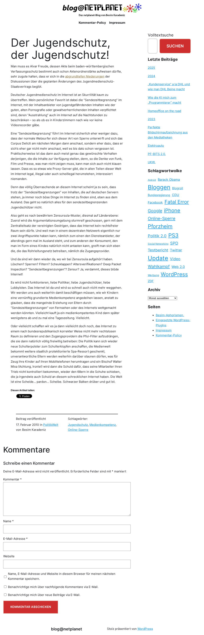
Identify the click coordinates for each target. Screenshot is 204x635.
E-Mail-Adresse (15, 539)
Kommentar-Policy (169, 335)
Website (9, 556)
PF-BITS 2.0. (157, 154)
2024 (151, 76)
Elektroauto (156, 145)
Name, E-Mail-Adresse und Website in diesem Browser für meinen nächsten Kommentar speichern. (61, 576)
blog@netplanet (66, 628)
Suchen (175, 45)
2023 (151, 119)
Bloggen (159, 187)
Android (152, 180)
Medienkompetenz (102, 425)
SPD (174, 243)
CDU (175, 195)
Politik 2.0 (157, 236)
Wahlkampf (159, 266)
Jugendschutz (78, 425)
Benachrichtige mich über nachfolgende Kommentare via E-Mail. (53, 587)
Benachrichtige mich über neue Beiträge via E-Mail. (44, 595)
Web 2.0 (178, 267)
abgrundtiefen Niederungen (84, 76)
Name (8, 521)
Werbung (153, 275)
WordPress (174, 274)
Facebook (155, 202)
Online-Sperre (78, 430)
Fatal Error (177, 202)
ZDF (151, 281)
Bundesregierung (159, 195)
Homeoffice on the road (164, 111)
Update (158, 258)
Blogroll (177, 188)
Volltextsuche (161, 34)
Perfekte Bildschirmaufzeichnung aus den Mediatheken (168, 132)
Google (155, 210)
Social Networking (158, 243)
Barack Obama (169, 180)
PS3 (173, 235)
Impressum (164, 330)
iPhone (172, 210)
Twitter (176, 250)
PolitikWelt (50, 425)
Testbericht (158, 250)
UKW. (151, 162)
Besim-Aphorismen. (170, 315)
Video (175, 259)
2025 (151, 68)
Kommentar (12, 479)
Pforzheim (160, 226)
